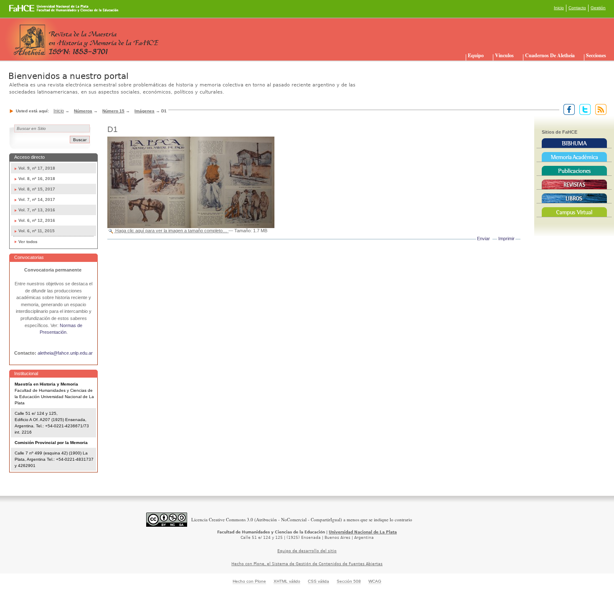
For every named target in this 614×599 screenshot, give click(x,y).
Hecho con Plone (249, 581)
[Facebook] (567, 109)
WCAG (374, 581)
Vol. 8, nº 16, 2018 (36, 178)
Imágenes (144, 111)
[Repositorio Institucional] (574, 157)
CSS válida (318, 581)
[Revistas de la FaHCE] (574, 185)
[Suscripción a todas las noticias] (599, 109)
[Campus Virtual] (574, 212)
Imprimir (506, 238)
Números (83, 111)
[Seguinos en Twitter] (583, 109)
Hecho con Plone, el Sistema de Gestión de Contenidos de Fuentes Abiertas (307, 564)
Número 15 (113, 111)
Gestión (598, 7)
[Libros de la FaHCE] (574, 198)
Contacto (577, 7)
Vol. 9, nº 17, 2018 (36, 168)
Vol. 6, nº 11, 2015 (36, 230)
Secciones (596, 55)
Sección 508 (349, 581)
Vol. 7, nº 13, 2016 (36, 210)
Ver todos (28, 241)
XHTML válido (287, 581)
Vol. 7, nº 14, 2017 (36, 199)
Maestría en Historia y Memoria (46, 384)
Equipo (476, 55)
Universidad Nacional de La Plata (363, 532)
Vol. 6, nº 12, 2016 (36, 220)
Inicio (559, 7)
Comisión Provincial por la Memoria (51, 442)
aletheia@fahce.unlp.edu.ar (65, 352)
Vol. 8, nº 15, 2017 (36, 189)
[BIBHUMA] (574, 143)
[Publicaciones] (574, 171)
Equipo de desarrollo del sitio (307, 551)
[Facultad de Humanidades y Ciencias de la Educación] (32, 11)
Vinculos (504, 55)
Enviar (483, 238)
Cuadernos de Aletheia (550, 55)
